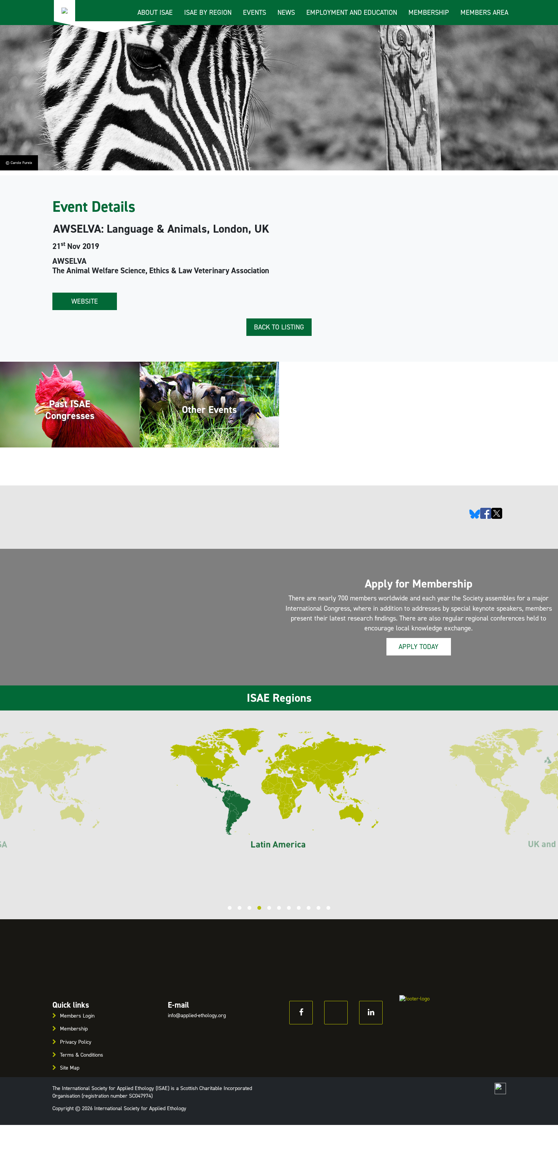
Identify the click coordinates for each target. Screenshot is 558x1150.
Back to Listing (279, 327)
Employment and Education (351, 12)
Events (254, 12)
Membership (428, 12)
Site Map (69, 1067)
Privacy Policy (75, 1042)
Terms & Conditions (81, 1055)
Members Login (77, 1015)
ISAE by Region (208, 12)
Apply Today (418, 646)
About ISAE (155, 12)
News (286, 12)
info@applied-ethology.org (197, 1015)
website (84, 301)
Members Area (484, 12)
